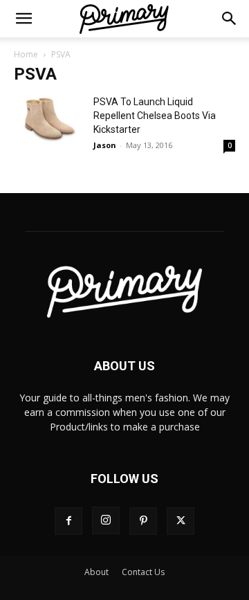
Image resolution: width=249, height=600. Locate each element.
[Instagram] (106, 520)
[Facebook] (68, 521)
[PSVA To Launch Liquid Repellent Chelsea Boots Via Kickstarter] (48, 119)
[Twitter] (180, 521)
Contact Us (143, 572)
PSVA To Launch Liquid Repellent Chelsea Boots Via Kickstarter (154, 115)
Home (26, 54)
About (96, 572)
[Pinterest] (143, 521)
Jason (104, 145)
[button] (23, 18)
